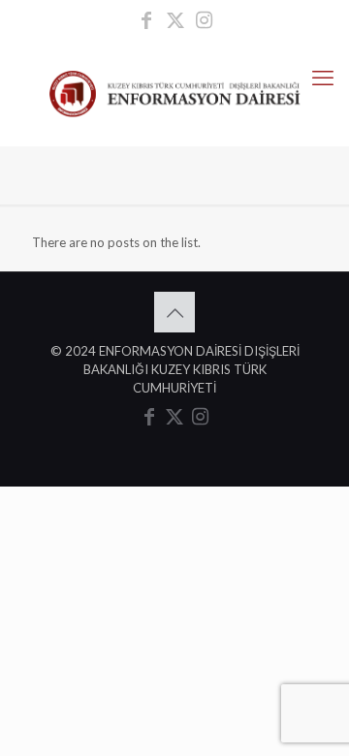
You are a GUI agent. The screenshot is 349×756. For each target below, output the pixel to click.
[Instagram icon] (204, 21)
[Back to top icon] (174, 312)
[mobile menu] (322, 77)
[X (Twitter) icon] (175, 21)
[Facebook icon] (146, 21)
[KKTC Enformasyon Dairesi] (174, 92)
